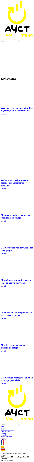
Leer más (3, 114)
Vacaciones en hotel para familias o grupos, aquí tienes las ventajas (17, 109)
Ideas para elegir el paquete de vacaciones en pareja (15, 216)
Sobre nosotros (5, 431)
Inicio (2, 426)
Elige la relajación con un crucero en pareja (13, 346)
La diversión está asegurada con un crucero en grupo (16, 313)
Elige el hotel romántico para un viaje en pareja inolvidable (16, 281)
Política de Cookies (6, 436)
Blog (2, 428)
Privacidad (4, 435)
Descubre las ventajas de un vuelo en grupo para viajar (17, 379)
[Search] (19, 41)
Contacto (3, 433)
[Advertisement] (17, 136)
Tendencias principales (7, 430)
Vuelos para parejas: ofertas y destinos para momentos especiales (15, 183)
